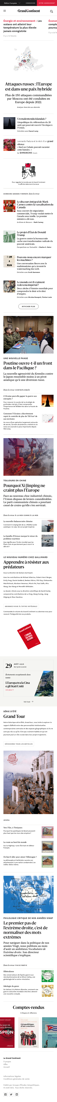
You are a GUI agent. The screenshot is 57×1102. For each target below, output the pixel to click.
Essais (35, 153)
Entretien (21, 131)
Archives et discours (24, 222)
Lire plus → (10, 690)
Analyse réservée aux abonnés (28, 107)
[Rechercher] (51, 11)
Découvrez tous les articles (18, 744)
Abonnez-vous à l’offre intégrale (21, 606)
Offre (5, 1064)
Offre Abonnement (47, 3)
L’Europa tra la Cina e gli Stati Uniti (18, 684)
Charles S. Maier (45, 247)
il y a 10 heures (9, 35)
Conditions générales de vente (16, 1078)
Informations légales (12, 1076)
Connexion (30, 3)
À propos (7, 1061)
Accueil (6, 1066)
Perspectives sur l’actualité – (28, 247)
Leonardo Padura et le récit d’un (35, 142)
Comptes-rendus (28, 1007)
